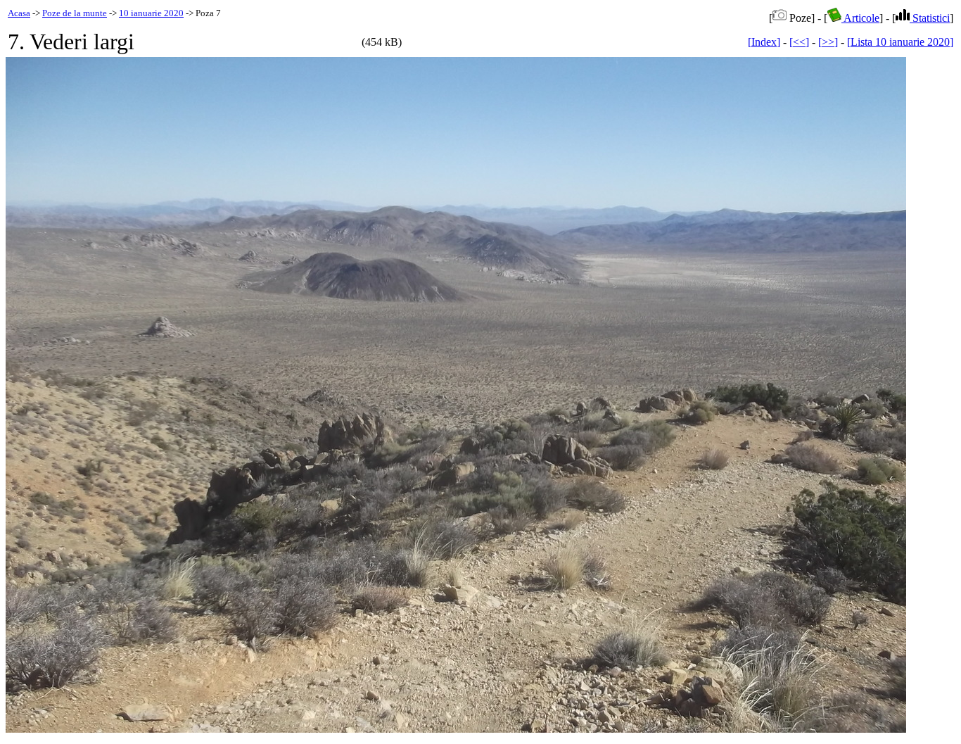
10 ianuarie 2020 (151, 13)
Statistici (930, 18)
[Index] (764, 42)
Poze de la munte (74, 13)
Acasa (19, 13)
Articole (860, 18)
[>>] (828, 42)
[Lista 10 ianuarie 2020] (900, 42)
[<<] (799, 42)
